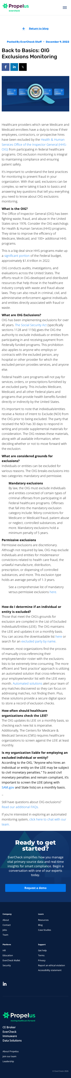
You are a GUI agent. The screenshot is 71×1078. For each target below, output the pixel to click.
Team (5, 934)
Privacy (41, 960)
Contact (7, 924)
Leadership (8, 1061)
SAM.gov (8, 787)
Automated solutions (27, 683)
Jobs (5, 929)
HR (4, 950)
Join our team (9, 1056)
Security (7, 965)
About (6, 919)
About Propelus (11, 1051)
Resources (43, 919)
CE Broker (9, 1027)
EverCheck (9, 1032)
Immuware (10, 1036)
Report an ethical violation (51, 965)
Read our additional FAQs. (20, 807)
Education (8, 955)
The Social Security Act (31, 325)
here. (53, 592)
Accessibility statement (50, 970)
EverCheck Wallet (11, 960)
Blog (40, 924)
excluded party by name (38, 641)
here (58, 636)
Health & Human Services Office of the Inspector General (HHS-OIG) (34, 144)
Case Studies (44, 929)
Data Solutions (12, 1040)
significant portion (17, 256)
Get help (42, 950)
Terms (41, 955)
